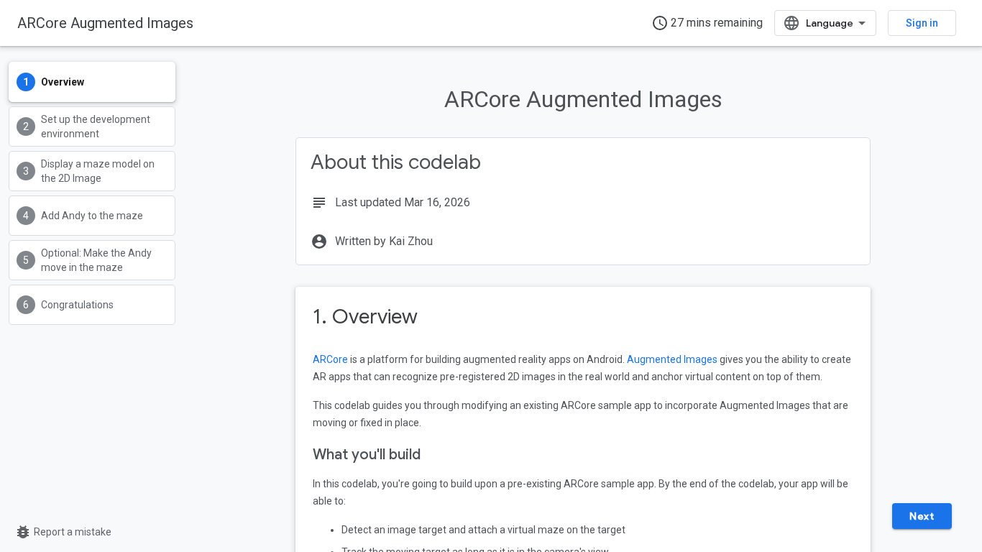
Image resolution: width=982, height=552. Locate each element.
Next (921, 516)
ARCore (330, 359)
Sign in (922, 23)
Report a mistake (62, 532)
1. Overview (365, 316)
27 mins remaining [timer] (707, 23)
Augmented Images (672, 359)
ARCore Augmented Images (105, 23)
